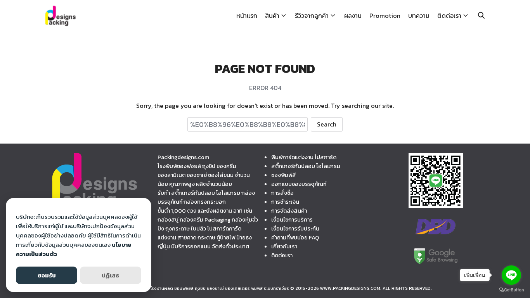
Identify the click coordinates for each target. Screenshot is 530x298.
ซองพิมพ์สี (283, 175)
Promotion (384, 15)
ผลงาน (353, 15)
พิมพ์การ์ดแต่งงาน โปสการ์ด (303, 157)
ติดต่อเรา (449, 15)
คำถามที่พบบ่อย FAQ (295, 237)
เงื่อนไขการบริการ (292, 219)
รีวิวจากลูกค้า (312, 15)
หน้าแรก (246, 15)
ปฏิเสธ (110, 275)
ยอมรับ (47, 275)
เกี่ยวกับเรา (284, 246)
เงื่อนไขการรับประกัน (295, 228)
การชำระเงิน (285, 202)
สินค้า (272, 15)
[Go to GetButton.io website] (511, 290)
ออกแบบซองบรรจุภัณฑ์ (298, 184)
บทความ (419, 15)
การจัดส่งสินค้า (289, 210)
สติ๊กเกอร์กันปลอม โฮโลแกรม (305, 166)
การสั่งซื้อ (282, 193)
